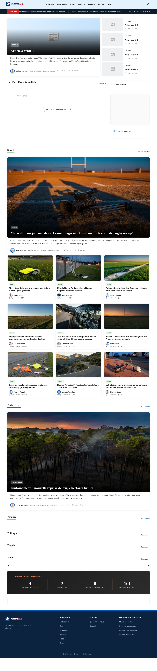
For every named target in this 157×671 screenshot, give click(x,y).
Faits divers (62, 4)
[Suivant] (148, 565)
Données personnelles (128, 630)
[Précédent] (8, 565)
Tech (109, 4)
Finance (91, 4)
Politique (81, 4)
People (101, 4)
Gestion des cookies (127, 634)
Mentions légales (126, 622)
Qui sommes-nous (97, 622)
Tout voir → (102, 84)
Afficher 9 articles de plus (56, 109)
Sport (72, 4)
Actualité (50, 4)
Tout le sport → (144, 152)
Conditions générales (127, 626)
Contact (93, 626)
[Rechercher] (148, 4)
